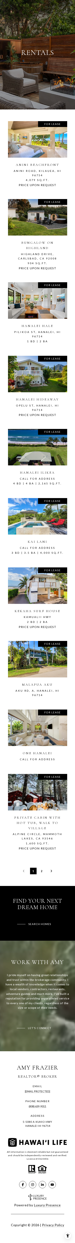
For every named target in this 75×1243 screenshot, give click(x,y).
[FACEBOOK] (22, 1184)
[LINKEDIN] (42, 1184)
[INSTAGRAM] (32, 1184)
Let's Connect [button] (40, 1028)
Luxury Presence (47, 1205)
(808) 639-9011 (37, 1106)
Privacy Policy (53, 1225)
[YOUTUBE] (52, 1184)
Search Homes (39, 924)
